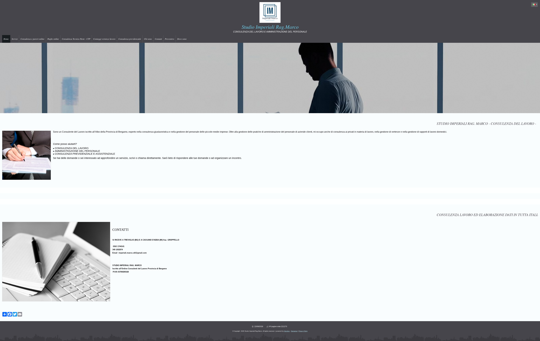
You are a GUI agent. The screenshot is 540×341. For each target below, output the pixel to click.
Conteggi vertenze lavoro (104, 38)
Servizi (15, 38)
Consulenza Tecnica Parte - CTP (76, 38)
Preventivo (169, 38)
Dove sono (182, 38)
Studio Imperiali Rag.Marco (270, 26)
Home (6, 38)
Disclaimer (294, 331)
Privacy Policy (303, 331)
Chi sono (148, 38)
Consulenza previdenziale (129, 38)
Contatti (158, 38)
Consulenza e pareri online (32, 38)
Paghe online (53, 38)
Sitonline (287, 331)
